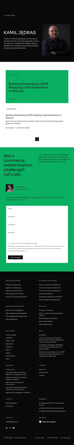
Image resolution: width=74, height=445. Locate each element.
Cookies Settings (52, 438)
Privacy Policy (40, 438)
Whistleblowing (65, 438)
